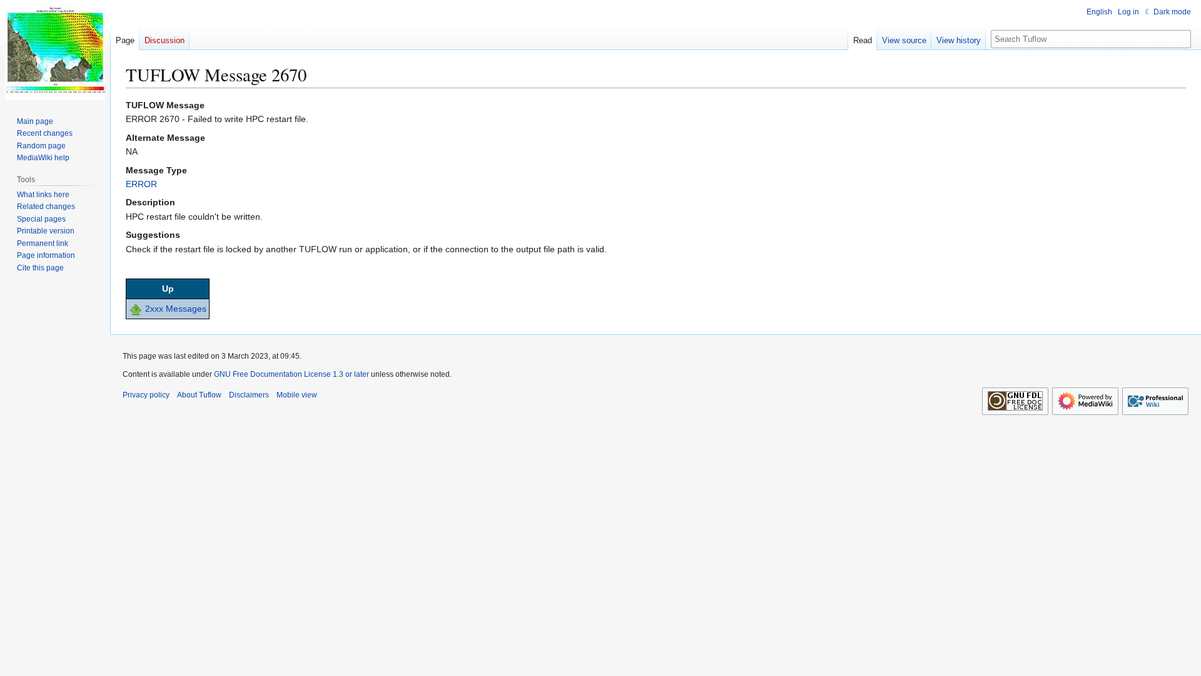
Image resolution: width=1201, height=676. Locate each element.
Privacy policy (146, 395)
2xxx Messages (175, 309)
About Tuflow (199, 395)
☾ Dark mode (1168, 12)
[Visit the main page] (55, 50)
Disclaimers (249, 395)
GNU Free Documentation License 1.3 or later (291, 374)
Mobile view (296, 395)
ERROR (141, 184)
